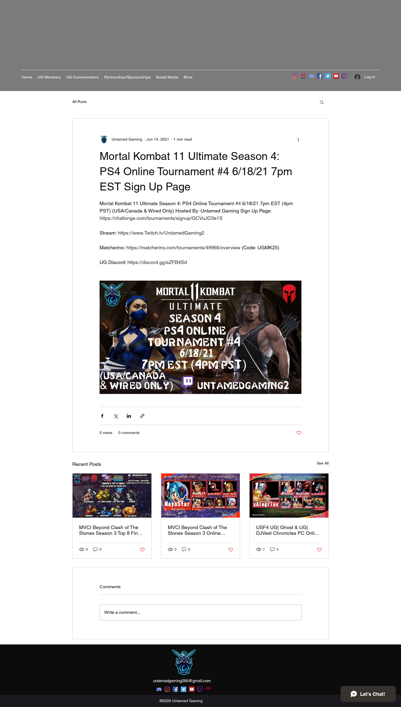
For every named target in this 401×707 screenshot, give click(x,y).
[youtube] (191, 689)
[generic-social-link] (200, 689)
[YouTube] (336, 76)
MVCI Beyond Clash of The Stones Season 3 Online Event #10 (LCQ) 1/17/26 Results (197, 530)
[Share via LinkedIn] (128, 415)
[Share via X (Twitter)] (115, 415)
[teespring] (303, 76)
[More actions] (298, 139)
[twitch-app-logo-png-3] (344, 76)
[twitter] (183, 689)
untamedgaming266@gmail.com (182, 680)
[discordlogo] (311, 76)
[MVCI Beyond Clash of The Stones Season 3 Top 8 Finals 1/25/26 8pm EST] (112, 496)
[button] (321, 102)
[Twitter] (328, 76)
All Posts (79, 101)
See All (323, 463)
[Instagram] (295, 76)
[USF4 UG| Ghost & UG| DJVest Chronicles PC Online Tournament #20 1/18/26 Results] (289, 496)
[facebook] (175, 689)
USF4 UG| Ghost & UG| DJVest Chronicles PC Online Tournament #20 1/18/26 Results (288, 530)
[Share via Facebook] (102, 415)
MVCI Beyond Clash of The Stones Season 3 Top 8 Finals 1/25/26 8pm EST (111, 530)
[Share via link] (142, 415)
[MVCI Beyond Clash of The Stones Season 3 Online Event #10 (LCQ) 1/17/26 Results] (200, 496)
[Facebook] (319, 76)
